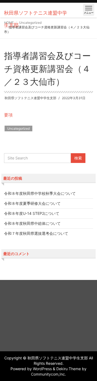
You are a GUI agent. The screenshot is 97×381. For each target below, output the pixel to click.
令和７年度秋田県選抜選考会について (36, 233)
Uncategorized (18, 128)
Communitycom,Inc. (48, 374)
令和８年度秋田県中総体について (32, 223)
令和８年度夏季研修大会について (32, 203)
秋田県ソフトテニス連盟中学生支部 (30, 98)
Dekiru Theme (68, 368)
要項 (8, 115)
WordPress (42, 368)
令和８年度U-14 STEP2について (31, 213)
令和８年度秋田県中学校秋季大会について (40, 193)
